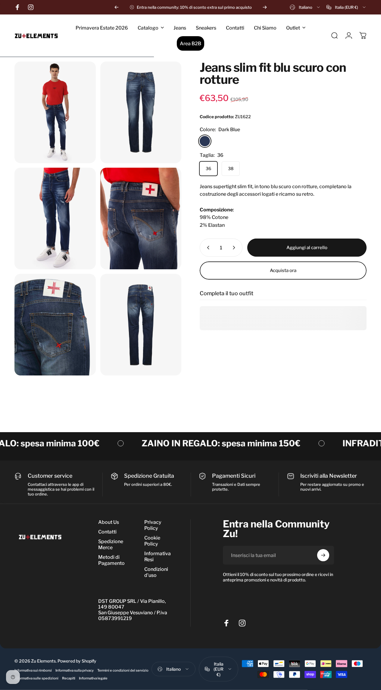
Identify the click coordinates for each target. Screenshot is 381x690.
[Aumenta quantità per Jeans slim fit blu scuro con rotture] (235, 247)
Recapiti (68, 678)
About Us (108, 522)
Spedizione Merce (110, 544)
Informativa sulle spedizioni (36, 678)
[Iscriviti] (323, 555)
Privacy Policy (152, 525)
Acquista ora (283, 270)
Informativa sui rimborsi (33, 670)
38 (230, 168)
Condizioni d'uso (156, 572)
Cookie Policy (152, 541)
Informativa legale (93, 678)
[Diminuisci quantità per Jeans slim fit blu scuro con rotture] (207, 247)
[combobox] (305, 7)
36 (208, 168)
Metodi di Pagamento (111, 560)
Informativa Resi (157, 556)
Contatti (107, 532)
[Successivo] (264, 7)
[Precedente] (116, 7)
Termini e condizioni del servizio (122, 670)
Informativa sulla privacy (74, 670)
